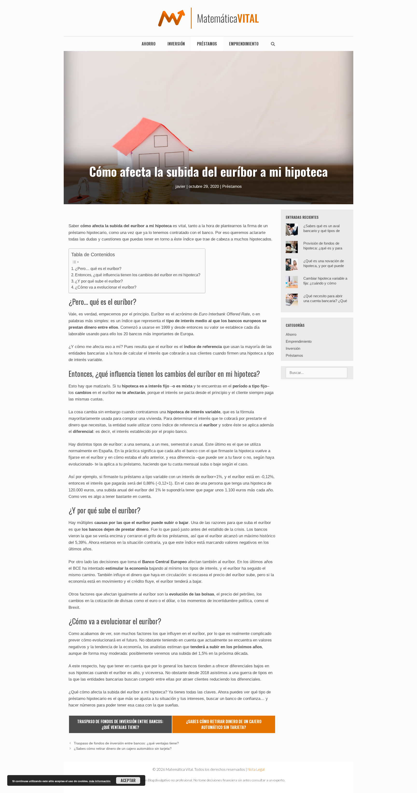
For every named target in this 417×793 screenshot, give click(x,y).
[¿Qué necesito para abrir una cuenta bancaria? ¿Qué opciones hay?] (292, 303)
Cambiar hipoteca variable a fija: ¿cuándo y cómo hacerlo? (325, 283)
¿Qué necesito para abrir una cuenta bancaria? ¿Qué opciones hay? (325, 301)
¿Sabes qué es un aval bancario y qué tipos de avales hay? (321, 231)
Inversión (176, 44)
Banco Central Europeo (164, 562)
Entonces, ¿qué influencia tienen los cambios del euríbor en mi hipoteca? (137, 275)
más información (100, 781)
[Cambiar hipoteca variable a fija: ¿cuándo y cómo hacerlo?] (292, 285)
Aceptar (128, 780)
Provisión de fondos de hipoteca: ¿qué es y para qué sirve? (322, 248)
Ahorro (148, 44)
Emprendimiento (243, 44)
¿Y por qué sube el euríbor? (99, 281)
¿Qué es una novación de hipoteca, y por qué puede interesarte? (323, 266)
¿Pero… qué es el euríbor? (98, 268)
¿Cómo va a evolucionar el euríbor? (105, 287)
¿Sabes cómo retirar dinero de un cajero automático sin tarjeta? (123, 748)
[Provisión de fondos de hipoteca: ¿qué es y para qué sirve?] (292, 250)
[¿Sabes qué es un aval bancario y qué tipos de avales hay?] (292, 233)
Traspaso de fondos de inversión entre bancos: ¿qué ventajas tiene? (126, 743)
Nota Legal (256, 769)
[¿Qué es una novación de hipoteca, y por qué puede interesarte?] (292, 268)
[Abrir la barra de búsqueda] (273, 43)
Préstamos (207, 44)
